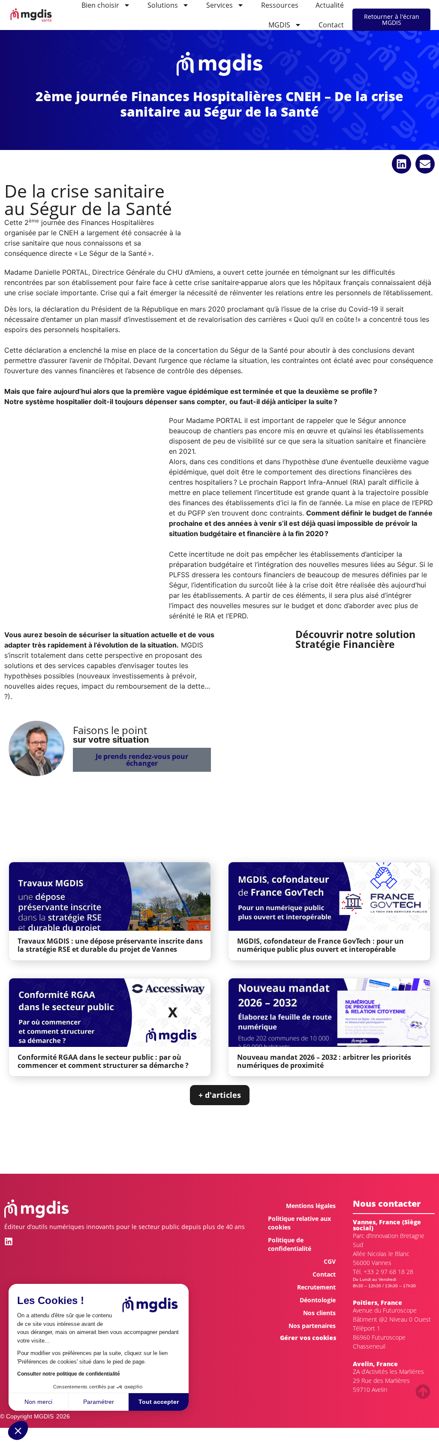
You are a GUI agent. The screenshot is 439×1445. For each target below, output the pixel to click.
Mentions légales (311, 1206)
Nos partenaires (312, 1326)
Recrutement (316, 1287)
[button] (18, 1430)
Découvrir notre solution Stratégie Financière (355, 639)
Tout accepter (158, 1401)
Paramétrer (98, 1401)
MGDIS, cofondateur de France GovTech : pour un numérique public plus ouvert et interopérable (320, 945)
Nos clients (319, 1313)
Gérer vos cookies (308, 1338)
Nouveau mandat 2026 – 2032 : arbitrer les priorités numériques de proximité (324, 1061)
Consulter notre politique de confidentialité (68, 1374)
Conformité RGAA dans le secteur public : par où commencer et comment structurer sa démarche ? (103, 1061)
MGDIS (279, 25)
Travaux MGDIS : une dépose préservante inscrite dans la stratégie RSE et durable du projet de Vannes (110, 945)
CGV (330, 1261)
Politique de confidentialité (289, 1244)
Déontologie (318, 1300)
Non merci (38, 1401)
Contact (331, 25)
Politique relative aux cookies (299, 1222)
